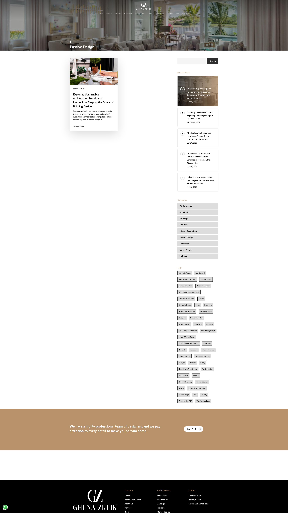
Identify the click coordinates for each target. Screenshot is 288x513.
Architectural (200, 273)
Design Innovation (196, 318)
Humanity (182, 350)
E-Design (184, 218)
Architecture (78, 89)
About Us (129, 504)
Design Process (184, 324)
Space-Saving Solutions (197, 388)
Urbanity (204, 395)
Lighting (183, 256)
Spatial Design (184, 395)
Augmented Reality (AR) (187, 279)
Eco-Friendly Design (208, 331)
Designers (182, 318)
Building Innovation (185, 286)
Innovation (194, 350)
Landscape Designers (202, 356)
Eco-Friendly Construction (188, 331)
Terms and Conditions (198, 504)
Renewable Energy (185, 382)
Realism (196, 375)
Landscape (184, 243)
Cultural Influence (185, 305)
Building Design (206, 279)
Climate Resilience (203, 286)
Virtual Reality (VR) (185, 401)
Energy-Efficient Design (187, 337)
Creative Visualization (186, 299)
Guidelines (207, 343)
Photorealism (183, 375)
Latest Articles (186, 250)
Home (127, 495)
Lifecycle (182, 363)
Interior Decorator (208, 350)
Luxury (202, 363)
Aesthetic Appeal (185, 273)
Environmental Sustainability (189, 343)
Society (181, 388)
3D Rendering (186, 206)
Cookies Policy (195, 495)
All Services (162, 495)
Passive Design (207, 369)
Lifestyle (193, 363)
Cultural (201, 299)
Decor (198, 305)
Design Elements (206, 311)
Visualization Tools (203, 401)
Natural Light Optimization (188, 369)
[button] (193, 429)
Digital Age (198, 324)
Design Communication (187, 311)
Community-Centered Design (189, 292)
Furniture (184, 225)
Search (212, 61)
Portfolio (129, 508)
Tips (194, 395)
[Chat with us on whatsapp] (5, 509)
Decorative (208, 305)
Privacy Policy (195, 500)
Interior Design (186, 237)
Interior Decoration (188, 231)
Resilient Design (202, 382)
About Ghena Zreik (133, 500)
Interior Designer (184, 356)
